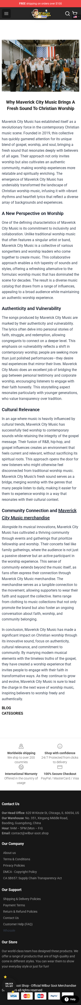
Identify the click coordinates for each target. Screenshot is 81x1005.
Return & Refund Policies (20, 911)
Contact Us (11, 918)
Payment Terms (14, 905)
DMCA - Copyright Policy (20, 872)
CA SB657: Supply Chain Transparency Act (32, 878)
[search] (67, 13)
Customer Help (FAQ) (18, 924)
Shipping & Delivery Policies (22, 899)
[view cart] (74, 13)
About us (9, 853)
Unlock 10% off (9, 985)
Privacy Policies (14, 865)
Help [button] (73, 999)
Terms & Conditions (16, 859)
